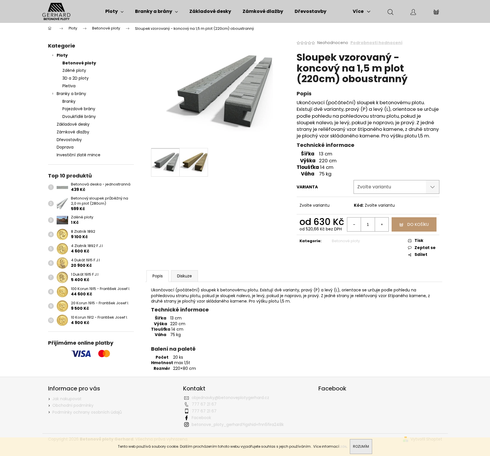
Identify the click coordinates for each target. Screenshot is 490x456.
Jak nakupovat (67, 399)
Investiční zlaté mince (78, 155)
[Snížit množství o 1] (354, 224)
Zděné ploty (74, 70)
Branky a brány (71, 93)
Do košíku (418, 224)
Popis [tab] (157, 276)
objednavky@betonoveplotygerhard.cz (230, 397)
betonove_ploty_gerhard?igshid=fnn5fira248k (238, 424)
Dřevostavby (69, 140)
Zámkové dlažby (73, 132)
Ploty (62, 55)
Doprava (65, 147)
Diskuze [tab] (184, 276)
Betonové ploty (79, 63)
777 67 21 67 (204, 404)
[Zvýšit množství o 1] (381, 224)
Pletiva (69, 86)
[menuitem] (114, 11)
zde (343, 446)
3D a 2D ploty (75, 78)
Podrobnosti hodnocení (376, 43)
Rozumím (361, 446)
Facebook (201, 418)
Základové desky (73, 124)
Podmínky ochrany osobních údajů (87, 412)
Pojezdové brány (78, 109)
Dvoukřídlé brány (79, 116)
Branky (69, 101)
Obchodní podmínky (73, 405)
